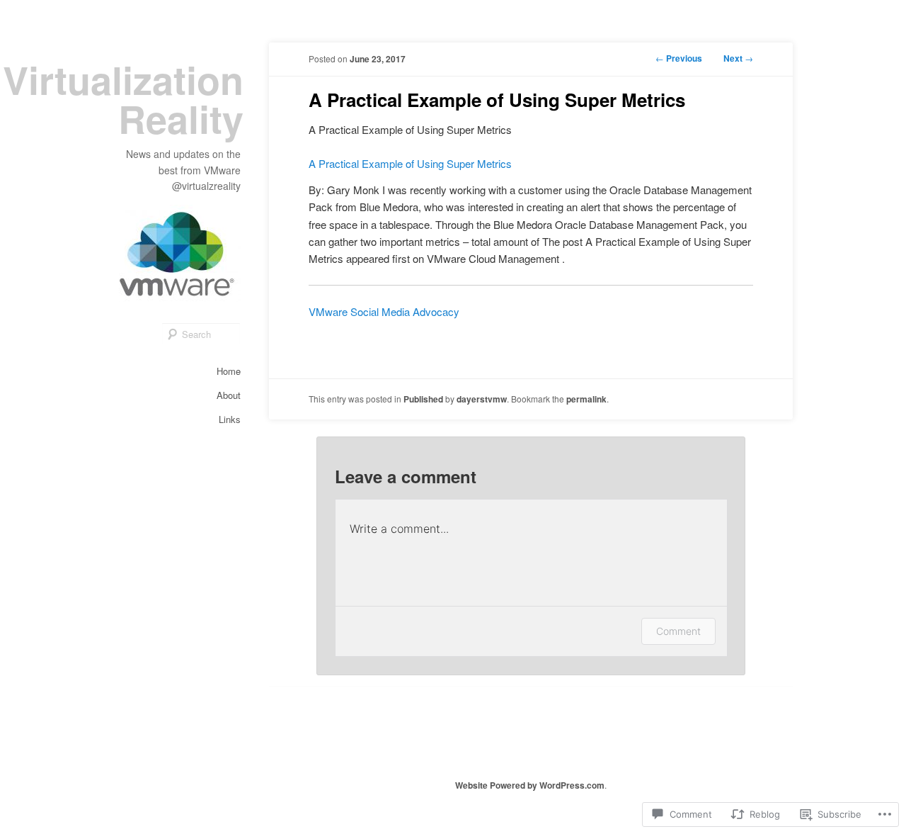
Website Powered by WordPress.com (529, 785)
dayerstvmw (482, 399)
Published (423, 399)
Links (230, 419)
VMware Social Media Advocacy (384, 311)
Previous (678, 58)
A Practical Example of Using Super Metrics (410, 163)
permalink (586, 399)
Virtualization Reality (123, 99)
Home (229, 371)
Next (738, 58)
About (229, 395)
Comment (678, 631)
